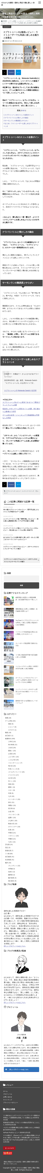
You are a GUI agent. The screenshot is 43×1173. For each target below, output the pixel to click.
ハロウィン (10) (13, 836)
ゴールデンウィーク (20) (16, 772)
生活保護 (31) (9, 860)
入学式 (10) (12, 741)
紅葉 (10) (11, 830)
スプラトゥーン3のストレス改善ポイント (19, 115)
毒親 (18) (8, 732)
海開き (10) (12, 805)
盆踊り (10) (12, 817)
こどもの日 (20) (13, 760)
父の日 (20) (12, 778)
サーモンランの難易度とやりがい (16, 120)
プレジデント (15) (14, 865)
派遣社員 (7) (9, 850)
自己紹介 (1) (9, 735)
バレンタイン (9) (13, 814)
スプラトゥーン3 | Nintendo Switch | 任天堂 (20, 390)
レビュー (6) (12, 727)
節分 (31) (11, 802)
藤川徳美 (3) (12, 878)
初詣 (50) (11, 784)
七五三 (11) (12, 842)
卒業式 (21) (12, 833)
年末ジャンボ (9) (13, 769)
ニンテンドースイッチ (28, 491)
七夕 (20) (11, 796)
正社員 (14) (9, 844)
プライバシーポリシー (10, 1102)
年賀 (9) (10, 793)
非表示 (23, 110)
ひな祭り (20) (12, 820)
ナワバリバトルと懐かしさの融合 (16, 118)
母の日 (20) (12, 766)
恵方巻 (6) (11, 808)
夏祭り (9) (11, 787)
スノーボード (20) (14, 799)
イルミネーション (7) (15, 763)
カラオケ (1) (12, 730)
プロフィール (7, 1094)
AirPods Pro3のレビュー (11, 1132)
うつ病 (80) (9, 853)
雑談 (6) (10, 724)
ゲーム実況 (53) (10, 721)
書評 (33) (8, 863)
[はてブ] (18, 72)
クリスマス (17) (13, 775)
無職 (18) (8, 718)
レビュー (18, 491)
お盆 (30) (11, 811)
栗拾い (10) (12, 750)
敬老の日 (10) (12, 823)
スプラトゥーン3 (10, 491)
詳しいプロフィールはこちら (15, 946)
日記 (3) (7, 847)
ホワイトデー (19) (14, 826)
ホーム (5, 1091)
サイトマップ (7, 1100)
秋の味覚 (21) (12, 744)
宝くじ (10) (12, 781)
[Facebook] (11, 72)
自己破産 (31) (9, 856)
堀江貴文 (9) (12, 881)
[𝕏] (4, 72)
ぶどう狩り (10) (13, 757)
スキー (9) (11, 790)
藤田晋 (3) (11, 875)
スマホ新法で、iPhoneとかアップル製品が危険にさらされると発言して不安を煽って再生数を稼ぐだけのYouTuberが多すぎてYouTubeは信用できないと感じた (21, 1138)
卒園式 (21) (12, 839)
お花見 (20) (12, 754)
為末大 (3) (11, 872)
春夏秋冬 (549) (10, 738)
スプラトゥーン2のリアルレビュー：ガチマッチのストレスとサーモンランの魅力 (20, 560)
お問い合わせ (7, 1097)
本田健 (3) (11, 869)
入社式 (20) (12, 747)
